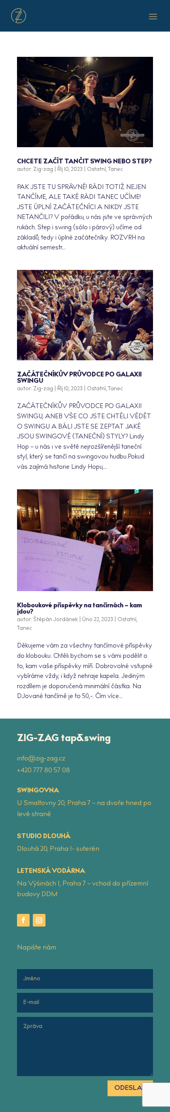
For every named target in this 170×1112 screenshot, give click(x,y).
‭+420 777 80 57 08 (43, 770)
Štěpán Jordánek (55, 619)
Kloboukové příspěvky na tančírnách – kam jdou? (79, 609)
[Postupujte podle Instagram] (39, 920)
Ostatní (96, 169)
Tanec (115, 169)
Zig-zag (43, 169)
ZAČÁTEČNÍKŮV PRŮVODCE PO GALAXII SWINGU (79, 378)
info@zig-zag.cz (41, 758)
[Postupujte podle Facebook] (23, 920)
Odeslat (130, 1088)
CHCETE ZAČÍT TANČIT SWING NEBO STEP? (84, 162)
